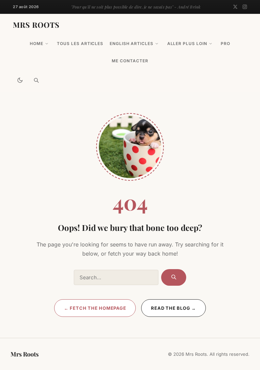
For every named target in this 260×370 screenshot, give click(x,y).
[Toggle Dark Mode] (20, 80)
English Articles (131, 43)
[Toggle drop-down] (47, 44)
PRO (225, 43)
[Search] (36, 80)
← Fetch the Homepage (95, 308)
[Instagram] (244, 6)
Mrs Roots (36, 25)
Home (36, 43)
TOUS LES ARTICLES (80, 43)
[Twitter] (235, 6)
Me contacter (130, 60)
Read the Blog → (173, 308)
